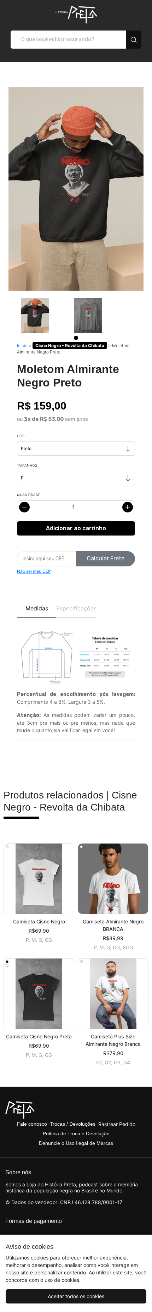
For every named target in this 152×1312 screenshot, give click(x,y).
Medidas (36, 608)
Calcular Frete (105, 558)
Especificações (75, 608)
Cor (20, 436)
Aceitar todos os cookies (76, 1296)
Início (22, 345)
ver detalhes (39, 879)
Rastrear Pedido (116, 1124)
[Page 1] (76, 338)
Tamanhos (27, 465)
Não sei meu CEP (34, 571)
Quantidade (28, 495)
